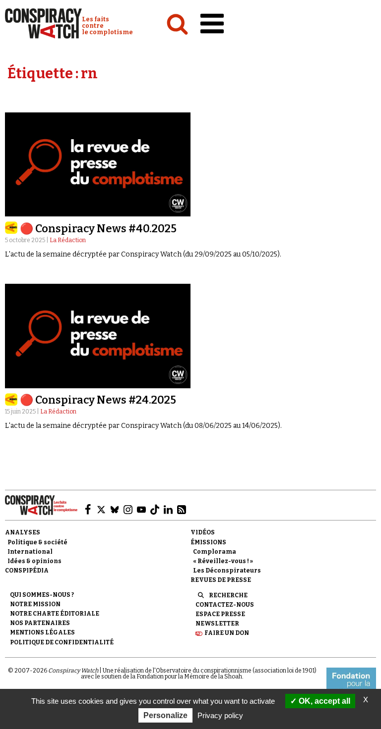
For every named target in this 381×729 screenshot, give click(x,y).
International (30, 551)
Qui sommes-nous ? (42, 594)
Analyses (22, 532)
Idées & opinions (34, 561)
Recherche (228, 595)
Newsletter (217, 623)
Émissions (208, 542)
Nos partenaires (40, 623)
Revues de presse (220, 579)
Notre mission (35, 604)
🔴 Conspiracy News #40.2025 (98, 228)
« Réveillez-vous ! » (223, 561)
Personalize (165, 715)
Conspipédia (27, 570)
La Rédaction (68, 240)
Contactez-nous (224, 604)
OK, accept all (323, 701)
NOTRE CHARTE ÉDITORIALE (54, 613)
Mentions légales (42, 632)
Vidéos (202, 532)
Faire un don (226, 632)
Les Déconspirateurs (227, 570)
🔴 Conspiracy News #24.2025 (98, 400)
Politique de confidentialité (62, 642)
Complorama (214, 551)
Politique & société (37, 542)
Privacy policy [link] (220, 715)
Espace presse (220, 614)
